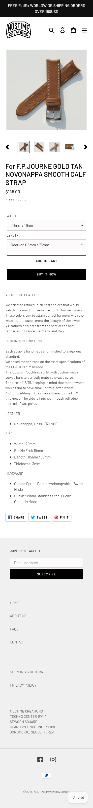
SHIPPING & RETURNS (28, 672)
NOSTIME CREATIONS (26, 711)
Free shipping (15, 199)
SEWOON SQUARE (23, 721)
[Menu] (84, 30)
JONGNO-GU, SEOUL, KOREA (32, 732)
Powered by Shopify (58, 791)
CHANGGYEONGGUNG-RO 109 (32, 727)
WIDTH (11, 216)
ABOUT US (18, 616)
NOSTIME (40, 791)
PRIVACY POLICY (23, 685)
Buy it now (46, 274)
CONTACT (17, 642)
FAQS (14, 629)
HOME (15, 603)
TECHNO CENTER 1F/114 (28, 716)
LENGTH (13, 235)
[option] (23, 147)
